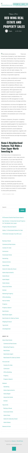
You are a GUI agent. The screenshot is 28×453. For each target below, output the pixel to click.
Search (4, 207)
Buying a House (13, 14)
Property (4, 304)
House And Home (7, 286)
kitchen (4, 290)
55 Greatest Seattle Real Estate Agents (13, 217)
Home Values (5, 283)
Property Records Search (9, 226)
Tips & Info (5, 325)
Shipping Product (7, 321)
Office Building (6, 297)
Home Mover (5, 276)
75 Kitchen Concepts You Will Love (11, 234)
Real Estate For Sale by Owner (10, 318)
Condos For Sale (6, 248)
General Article (6, 262)
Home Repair (5, 279)
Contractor (5, 251)
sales (13, 194)
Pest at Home (6, 300)
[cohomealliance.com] (6, 4)
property (8, 194)
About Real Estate (7, 340)
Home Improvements (8, 272)
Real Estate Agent (7, 314)
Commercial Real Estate (8, 244)
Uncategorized (6, 328)
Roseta (13, 441)
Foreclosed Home (7, 255)
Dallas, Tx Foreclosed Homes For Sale (12, 230)
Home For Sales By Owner (9, 269)
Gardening (5, 258)
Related (4, 383)
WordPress (20, 441)
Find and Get (5, 361)
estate (4, 194)
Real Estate (5, 311)
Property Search (6, 307)
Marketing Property (7, 293)
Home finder (5, 265)
